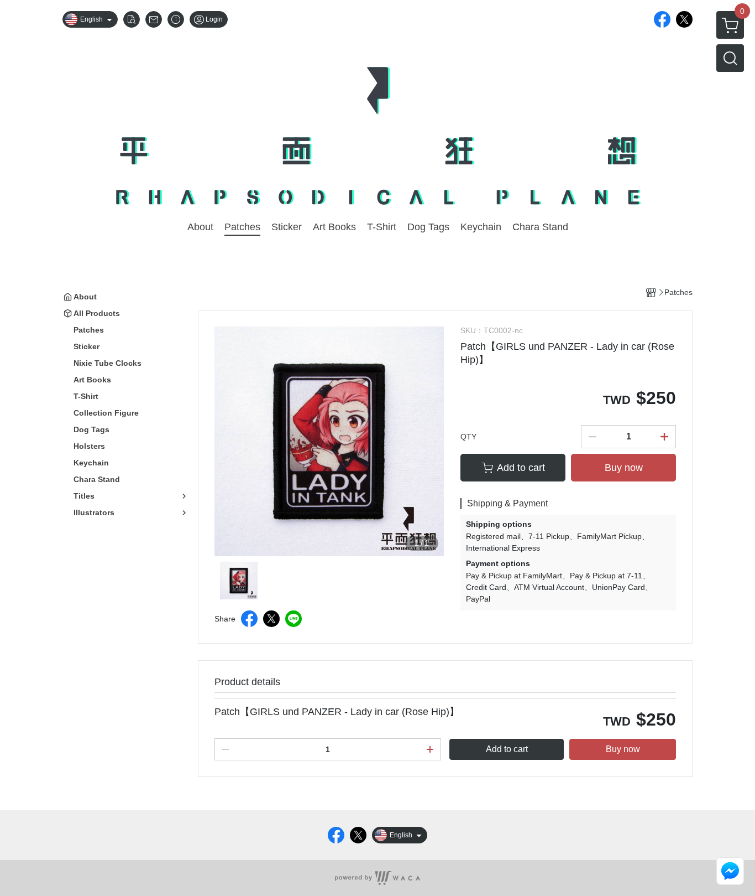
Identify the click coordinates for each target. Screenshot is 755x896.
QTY (468, 436)
